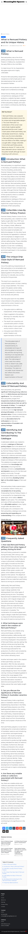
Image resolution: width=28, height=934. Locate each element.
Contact (3, 906)
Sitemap (3, 902)
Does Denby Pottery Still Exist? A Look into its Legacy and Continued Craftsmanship (20, 851)
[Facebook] (3, 828)
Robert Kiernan (5, 45)
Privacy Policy (4, 904)
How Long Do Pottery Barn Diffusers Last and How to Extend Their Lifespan (7, 850)
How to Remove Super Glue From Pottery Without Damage (7, 843)
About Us (3, 899)
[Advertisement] (14, 18)
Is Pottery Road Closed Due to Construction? (21, 842)
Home (3, 34)
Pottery (7, 34)
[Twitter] (7, 828)
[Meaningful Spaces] (14, 2)
